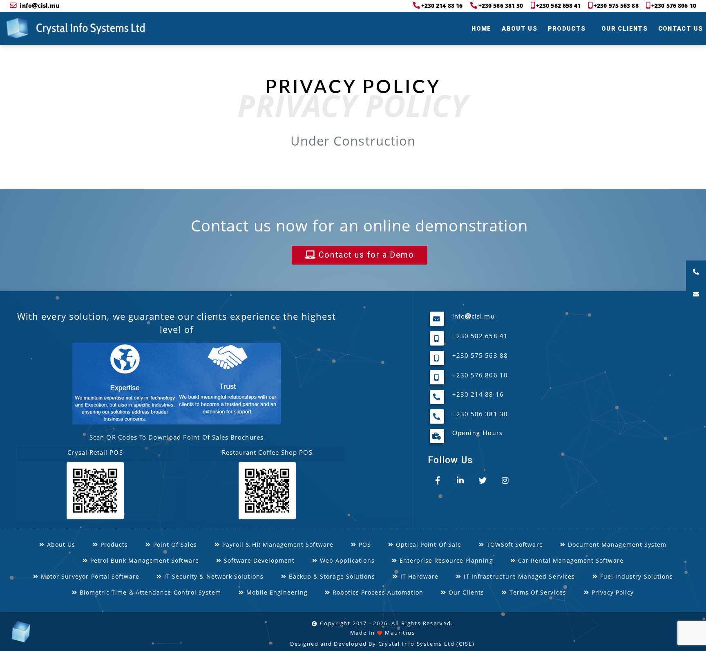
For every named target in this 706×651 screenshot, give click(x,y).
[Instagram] (505, 480)
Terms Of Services (536, 592)
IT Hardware (418, 576)
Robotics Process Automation (377, 592)
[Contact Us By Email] (696, 294)
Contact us (365, 255)
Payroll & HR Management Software (276, 544)
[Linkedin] (460, 480)
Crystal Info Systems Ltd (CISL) (426, 643)
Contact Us (680, 28)
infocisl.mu (39, 5)
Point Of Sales (174, 544)
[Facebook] (438, 480)
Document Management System (615, 544)
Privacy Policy (611, 592)
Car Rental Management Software (569, 560)
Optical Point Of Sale (427, 544)
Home (481, 28)
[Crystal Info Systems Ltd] (17, 28)
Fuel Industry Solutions (635, 576)
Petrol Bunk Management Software (143, 560)
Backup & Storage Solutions (330, 576)
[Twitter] (483, 480)
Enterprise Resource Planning (445, 560)
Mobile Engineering (275, 592)
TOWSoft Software (513, 544)
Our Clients (624, 28)
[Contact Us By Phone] (696, 272)
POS (363, 544)
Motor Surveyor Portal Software (88, 576)
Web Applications (345, 560)
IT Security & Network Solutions (213, 576)
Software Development (258, 560)
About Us (519, 28)
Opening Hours (477, 433)
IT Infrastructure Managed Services (518, 576)
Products (567, 28)
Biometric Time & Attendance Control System (149, 592)
